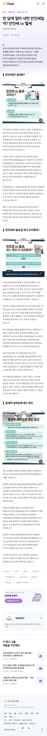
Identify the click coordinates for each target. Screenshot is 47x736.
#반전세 (7, 571)
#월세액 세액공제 (22, 582)
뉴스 (5, 720)
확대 (41, 120)
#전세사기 (35, 571)
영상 (10, 720)
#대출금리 (7, 582)
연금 (5, 717)
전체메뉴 (43, 3)
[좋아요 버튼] (17, 728)
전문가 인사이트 (27, 720)
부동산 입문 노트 (22, 12)
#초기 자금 (23, 577)
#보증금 (34, 577)
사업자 (11, 717)
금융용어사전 (23, 724)
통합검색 (38, 3)
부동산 (13, 12)
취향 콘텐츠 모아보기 (10, 724)
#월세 (25, 571)
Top (42, 728)
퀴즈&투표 (16, 720)
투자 (10, 713)
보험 (37, 713)
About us (32, 724)
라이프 (20, 713)
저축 (5, 713)
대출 (14, 713)
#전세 (17, 571)
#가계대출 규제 (9, 577)
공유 (29, 728)
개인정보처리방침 (9, 730)
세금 (32, 713)
